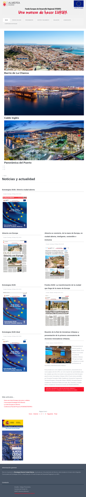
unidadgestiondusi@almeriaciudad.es (24, 493)
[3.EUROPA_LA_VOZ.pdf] (14, 212)
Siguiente (50, 414)
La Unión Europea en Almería (12, 404)
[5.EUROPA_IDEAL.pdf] (14, 355)
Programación (29, 20)
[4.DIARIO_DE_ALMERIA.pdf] (14, 256)
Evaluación (56, 20)
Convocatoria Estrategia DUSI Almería (14, 402)
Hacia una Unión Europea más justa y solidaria (17, 400)
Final (55, 414)
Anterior (35, 414)
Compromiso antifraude (11, 23)
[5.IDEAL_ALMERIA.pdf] (57, 262)
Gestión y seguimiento (43, 20)
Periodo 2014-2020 (16, 20)
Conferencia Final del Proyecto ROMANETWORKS (18, 406)
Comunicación (67, 20)
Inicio (6, 20)
